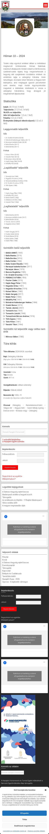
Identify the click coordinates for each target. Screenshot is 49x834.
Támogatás (6, 497)
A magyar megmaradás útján (13, 505)
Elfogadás (24, 813)
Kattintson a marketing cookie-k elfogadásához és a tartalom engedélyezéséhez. (24, 529)
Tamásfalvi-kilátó (9, 576)
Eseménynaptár (8, 565)
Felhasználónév (8, 454)
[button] (45, 790)
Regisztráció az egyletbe (12, 476)
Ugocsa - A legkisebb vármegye (15, 582)
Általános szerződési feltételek (36, 831)
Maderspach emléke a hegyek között (17, 494)
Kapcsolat (6, 571)
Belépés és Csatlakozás (12, 573)
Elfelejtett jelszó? (9, 479)
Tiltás (24, 820)
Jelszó (5, 460)
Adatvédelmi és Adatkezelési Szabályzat (14, 831)
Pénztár (5, 557)
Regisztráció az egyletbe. (11, 617)
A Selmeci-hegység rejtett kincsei (15, 492)
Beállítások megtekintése (24, 826)
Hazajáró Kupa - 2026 (11, 579)
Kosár (4, 560)
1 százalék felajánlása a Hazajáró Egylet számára (13, 441)
